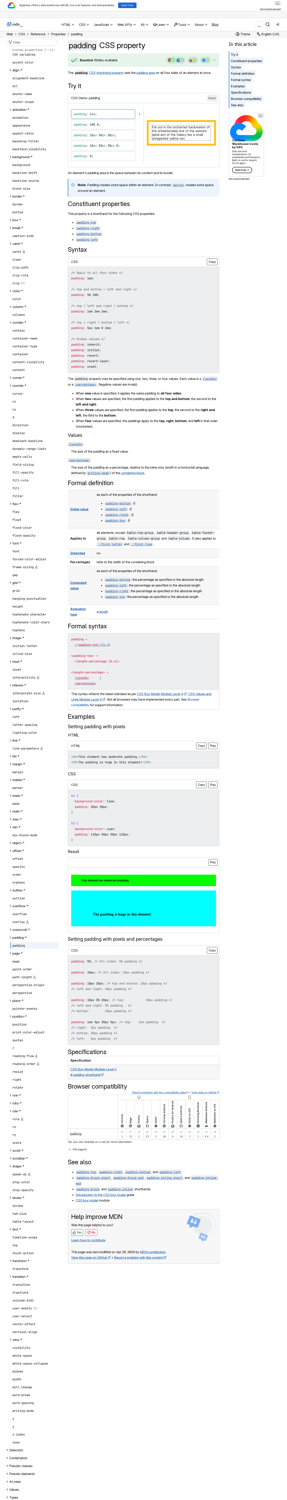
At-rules (15, 1482)
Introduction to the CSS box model (101, 1195)
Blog (215, 24)
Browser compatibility (246, 99)
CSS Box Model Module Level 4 (160, 694)
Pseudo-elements (22, 1474)
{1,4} (105, 645)
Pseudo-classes (21, 1466)
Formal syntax (241, 80)
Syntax (236, 67)
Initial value (79, 509)
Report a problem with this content (138, 1257)
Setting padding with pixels (96, 726)
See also (237, 105)
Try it (234, 55)
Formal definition (242, 74)
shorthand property (110, 73)
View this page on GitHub (89, 1257)
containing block (132, 473)
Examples (238, 86)
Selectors (16, 1450)
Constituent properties (246, 61)
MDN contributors (152, 1252)
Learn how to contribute (88, 1240)
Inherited (77, 553)
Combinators (18, 1458)
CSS (92, 73)
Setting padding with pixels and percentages (115, 939)
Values (75, 435)
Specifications (241, 92)
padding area (145, 73)
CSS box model (87, 1200)
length (103, 612)
